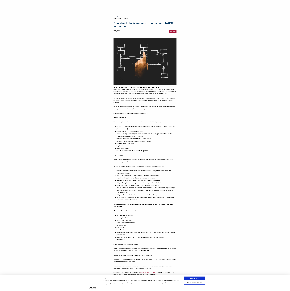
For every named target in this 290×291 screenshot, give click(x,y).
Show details (106, 288)
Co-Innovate (134, 16)
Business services (123, 16)
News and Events (143, 16)
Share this (172, 31)
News (152, 16)
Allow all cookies (194, 278)
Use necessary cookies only (194, 282)
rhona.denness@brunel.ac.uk (148, 272)
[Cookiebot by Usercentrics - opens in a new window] (92, 288)
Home (115, 16)
